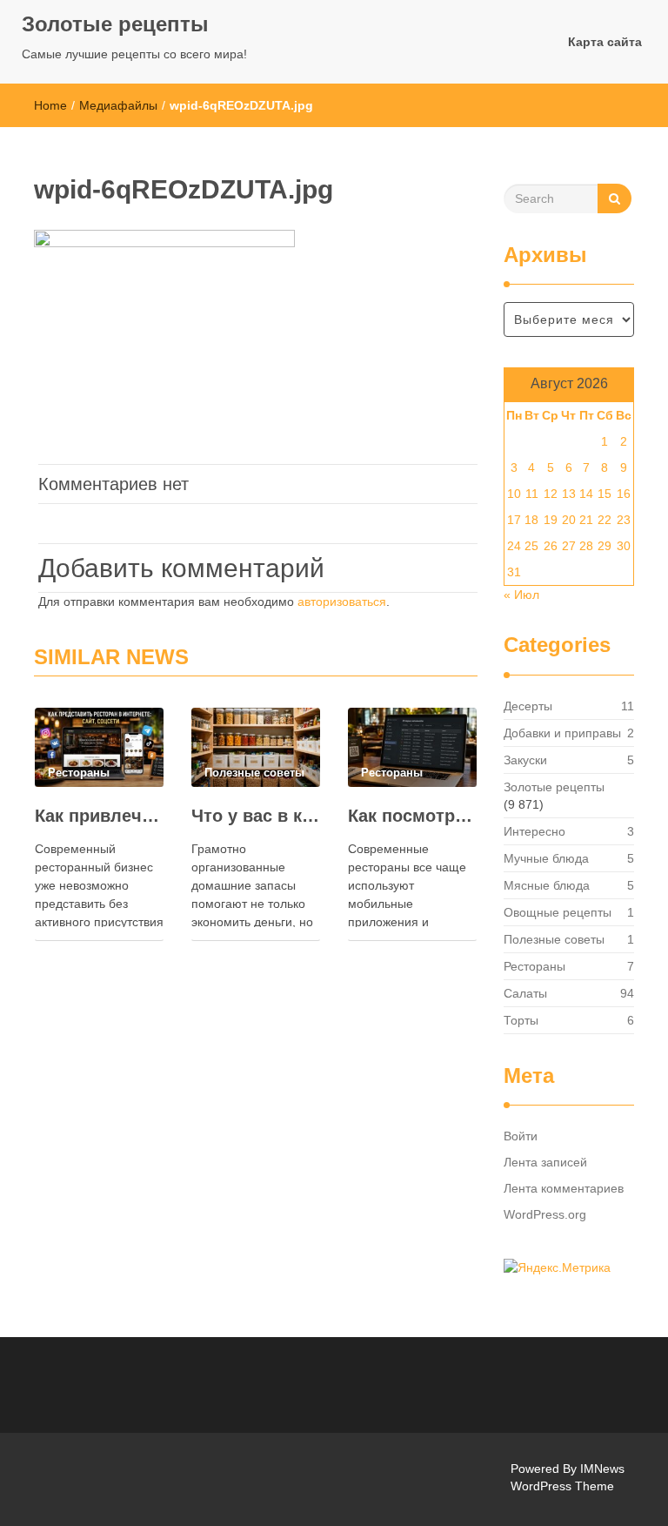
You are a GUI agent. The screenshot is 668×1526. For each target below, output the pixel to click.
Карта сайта (605, 42)
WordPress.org (545, 1214)
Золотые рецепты (115, 24)
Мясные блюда (547, 885)
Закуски (525, 760)
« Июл (521, 595)
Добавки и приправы (562, 733)
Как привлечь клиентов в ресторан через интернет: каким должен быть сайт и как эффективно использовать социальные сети (99, 815)
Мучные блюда (546, 858)
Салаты (525, 993)
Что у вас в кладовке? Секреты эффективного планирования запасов (255, 815)
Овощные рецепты (557, 912)
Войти (521, 1136)
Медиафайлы (118, 105)
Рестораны (534, 966)
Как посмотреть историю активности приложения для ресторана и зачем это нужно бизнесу (412, 815)
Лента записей (545, 1162)
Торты (521, 1020)
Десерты (528, 706)
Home (50, 105)
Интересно (534, 831)
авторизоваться (341, 601)
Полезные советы (554, 939)
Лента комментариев (564, 1188)
